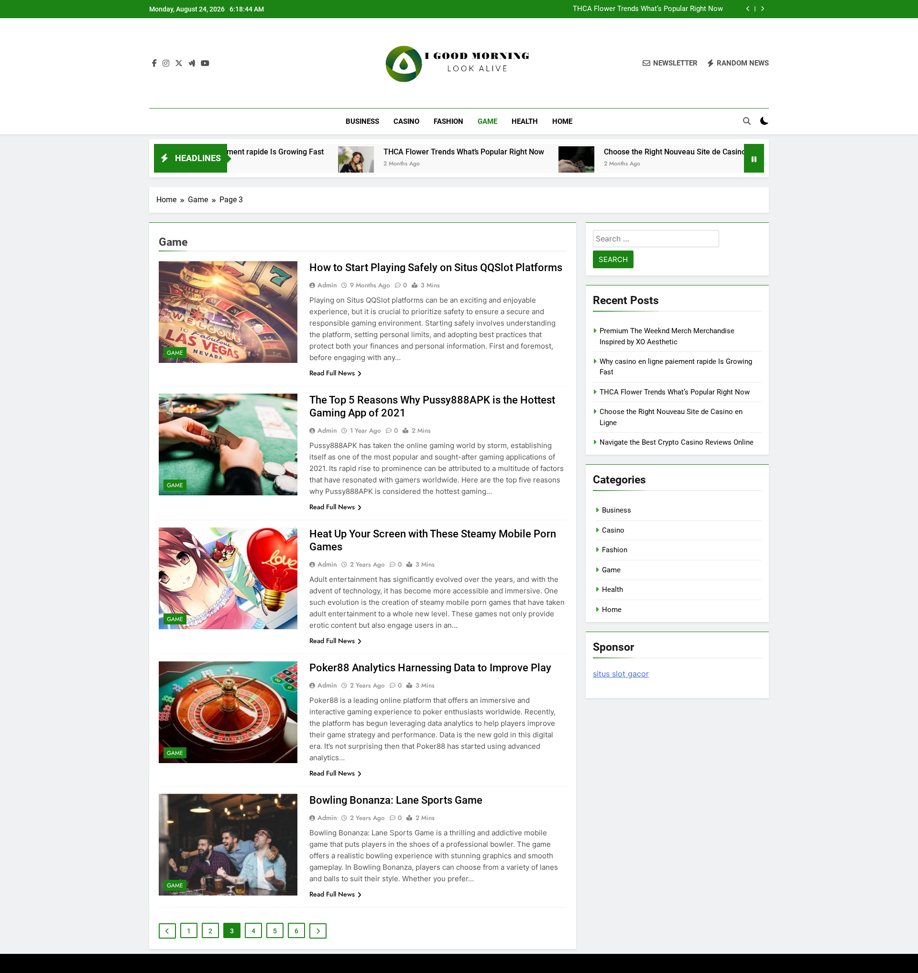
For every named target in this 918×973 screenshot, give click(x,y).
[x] (179, 63)
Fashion (448, 121)
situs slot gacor (621, 673)
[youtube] (205, 63)
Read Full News (332, 373)
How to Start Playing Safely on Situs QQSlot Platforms (435, 267)
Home (562, 121)
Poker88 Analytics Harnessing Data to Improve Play (430, 668)
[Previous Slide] (748, 9)
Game (487, 121)
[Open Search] (747, 121)
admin (327, 285)
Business (362, 121)
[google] (192, 63)
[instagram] (166, 63)
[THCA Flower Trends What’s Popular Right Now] (312, 164)
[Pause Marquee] (754, 158)
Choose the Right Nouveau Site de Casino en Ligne (647, 151)
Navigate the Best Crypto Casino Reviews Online (677, 442)
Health (525, 121)
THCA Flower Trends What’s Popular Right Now (648, 9)
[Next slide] (762, 9)
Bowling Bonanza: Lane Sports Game (395, 800)
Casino (406, 121)
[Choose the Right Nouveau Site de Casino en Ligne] (533, 164)
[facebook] (154, 63)
